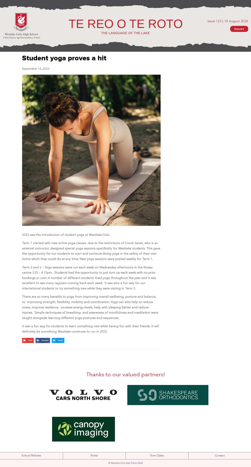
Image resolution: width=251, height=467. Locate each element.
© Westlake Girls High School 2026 (125, 463)
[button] (28, 340)
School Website (31, 455)
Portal (94, 455)
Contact (220, 455)
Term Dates (157, 455)
